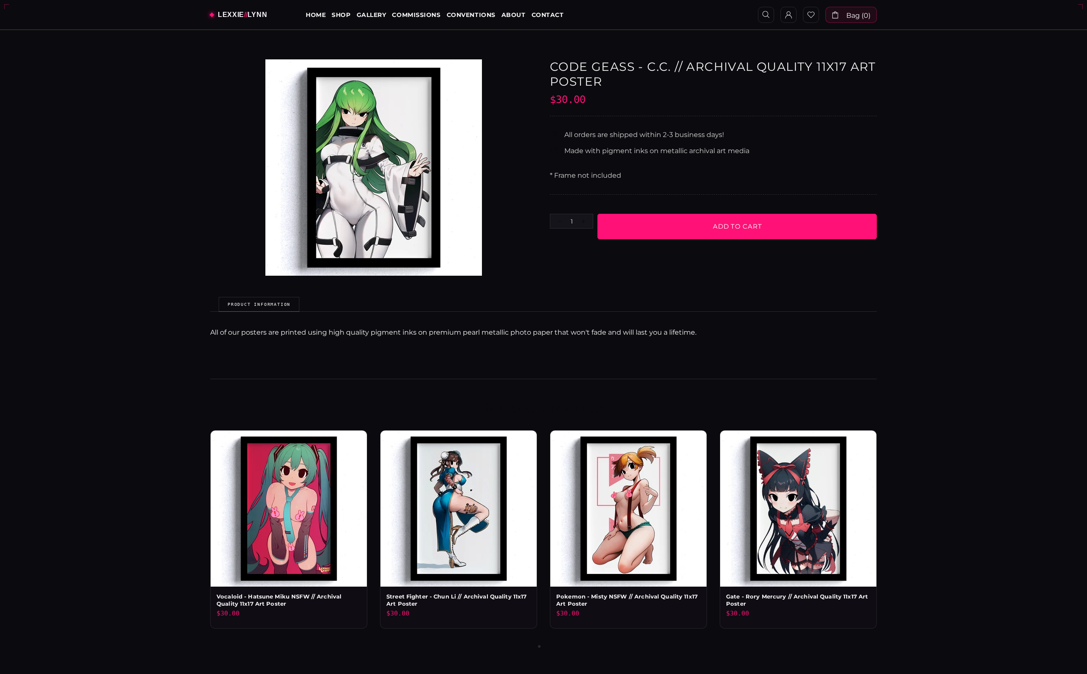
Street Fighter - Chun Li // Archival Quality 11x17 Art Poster (456, 600)
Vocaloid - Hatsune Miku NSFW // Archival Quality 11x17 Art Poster (279, 600)
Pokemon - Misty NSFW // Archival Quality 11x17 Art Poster (627, 600)
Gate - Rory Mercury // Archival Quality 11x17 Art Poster (797, 600)
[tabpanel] (628, 535)
